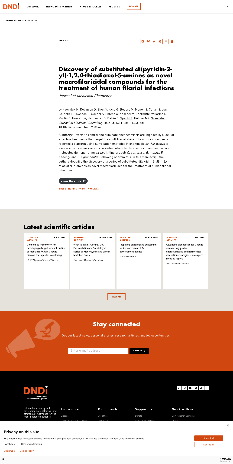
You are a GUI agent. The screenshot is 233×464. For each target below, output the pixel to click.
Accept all (209, 438)
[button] (142, 41)
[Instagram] (184, 388)
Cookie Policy (27, 451)
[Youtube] (190, 388)
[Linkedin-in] (179, 388)
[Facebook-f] (206, 388)
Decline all (208, 444)
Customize (9, 451)
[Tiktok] (201, 388)
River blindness (68, 189)
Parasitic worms (89, 189)
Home (9, 21)
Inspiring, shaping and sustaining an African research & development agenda (138, 248)
